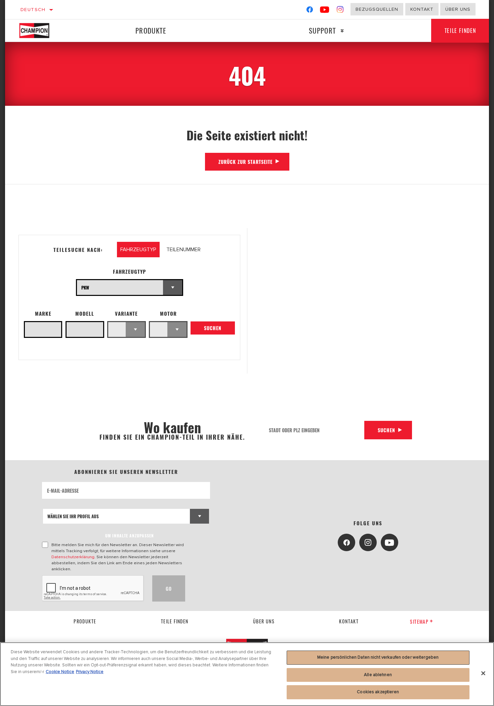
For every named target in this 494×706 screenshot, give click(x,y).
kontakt (349, 621)
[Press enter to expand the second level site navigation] (342, 30)
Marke (43, 313)
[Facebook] (309, 11)
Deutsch (33, 9)
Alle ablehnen (378, 674)
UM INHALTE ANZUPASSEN (129, 535)
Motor (168, 313)
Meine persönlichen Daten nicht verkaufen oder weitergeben (378, 657)
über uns (264, 621)
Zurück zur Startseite (245, 161)
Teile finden (460, 31)
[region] (247, 674)
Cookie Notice (60, 671)
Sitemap (419, 621)
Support (322, 30)
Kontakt (422, 9)
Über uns (457, 9)
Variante (126, 313)
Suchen (212, 328)
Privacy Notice (90, 671)
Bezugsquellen (377, 9)
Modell (84, 313)
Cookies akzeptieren (378, 692)
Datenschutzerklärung (72, 557)
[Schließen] (483, 673)
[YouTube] (325, 11)
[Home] (41, 30)
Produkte (150, 30)
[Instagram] (340, 11)
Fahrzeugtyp (129, 271)
